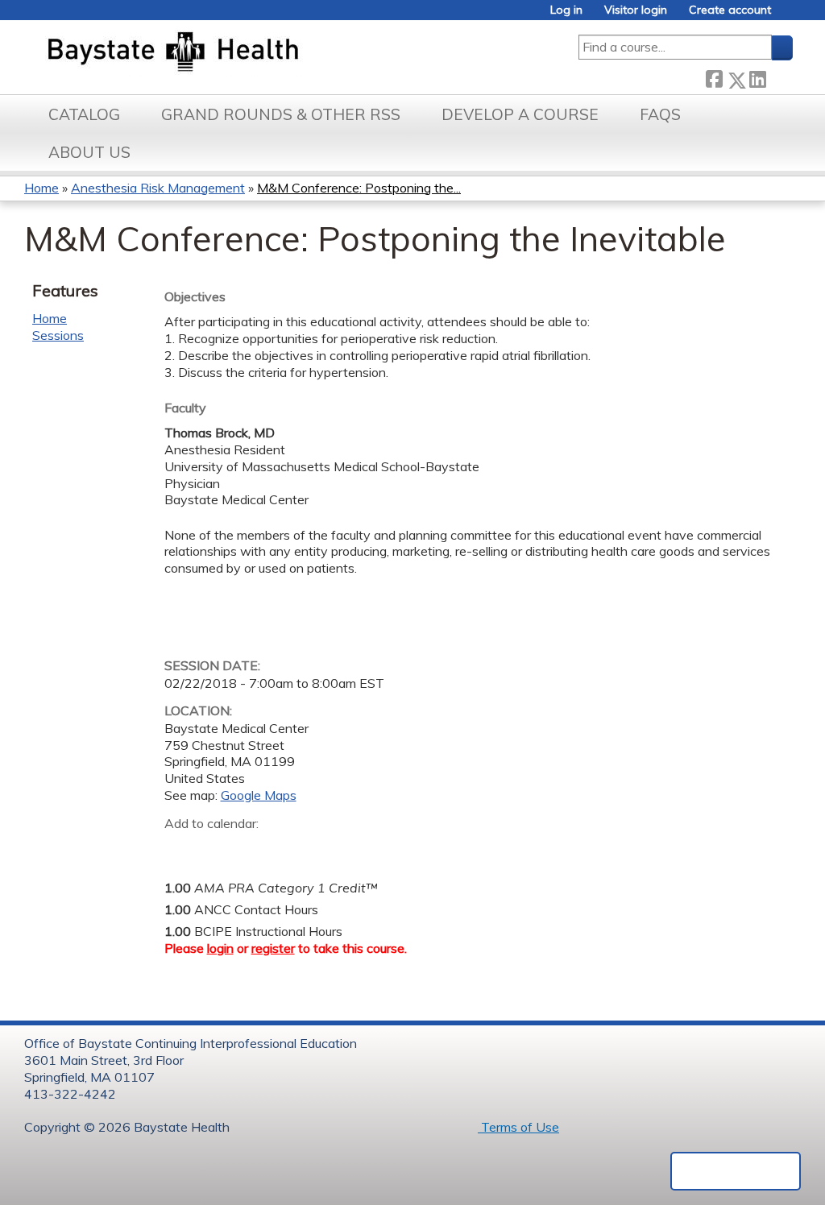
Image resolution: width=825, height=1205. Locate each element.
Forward (779, 77)
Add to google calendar (180, 848)
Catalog (84, 114)
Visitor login (635, 10)
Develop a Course (520, 114)
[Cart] (788, 15)
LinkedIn (757, 77)
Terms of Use (518, 1127)
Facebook (714, 77)
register (273, 948)
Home (41, 188)
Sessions (58, 335)
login (220, 948)
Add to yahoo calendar (217, 848)
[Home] (248, 53)
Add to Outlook (292, 848)
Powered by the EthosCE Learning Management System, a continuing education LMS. (735, 1171)
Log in (566, 10)
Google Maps (258, 795)
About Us (89, 152)
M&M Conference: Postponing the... (359, 188)
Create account (730, 10)
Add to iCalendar (253, 847)
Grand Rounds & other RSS (280, 114)
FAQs (660, 114)
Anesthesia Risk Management (158, 188)
